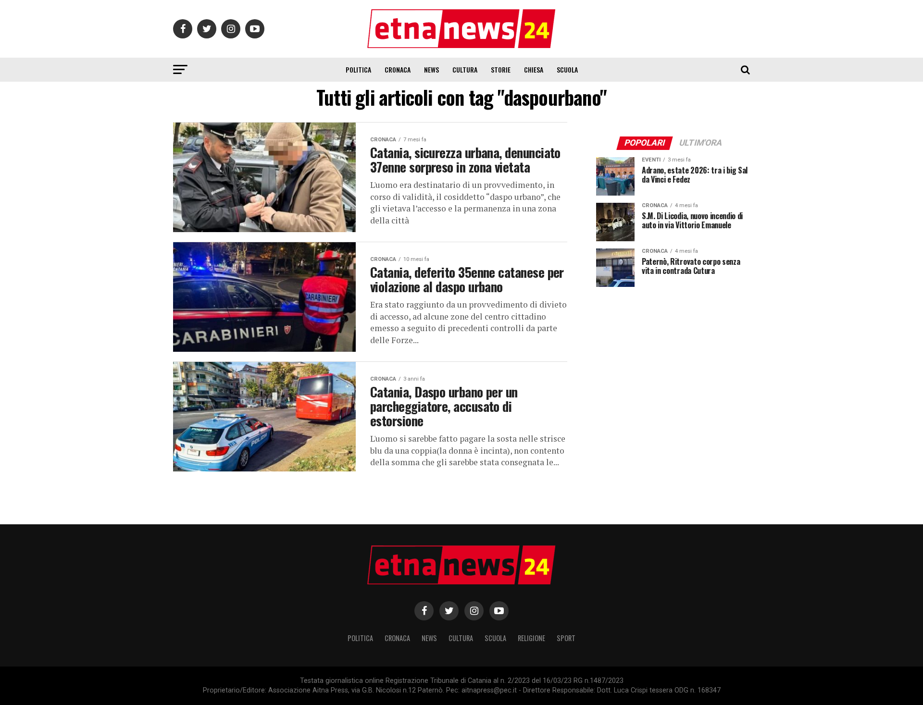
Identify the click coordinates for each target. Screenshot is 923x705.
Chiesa (533, 69)
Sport (566, 638)
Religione (531, 638)
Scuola (567, 69)
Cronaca (398, 69)
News (431, 69)
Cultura (464, 69)
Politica (358, 69)
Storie (501, 69)
